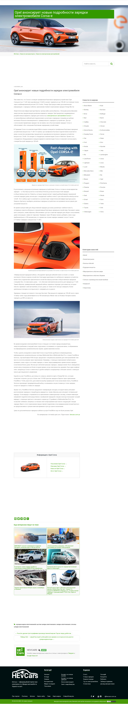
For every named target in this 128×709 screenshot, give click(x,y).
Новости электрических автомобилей (47, 54)
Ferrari (102, 134)
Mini (101, 171)
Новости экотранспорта (27, 54)
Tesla (102, 203)
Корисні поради (88, 679)
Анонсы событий (88, 263)
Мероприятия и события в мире (93, 271)
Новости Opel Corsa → (58, 468)
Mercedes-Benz (89, 171)
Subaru (86, 203)
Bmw (85, 114)
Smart (86, 199)
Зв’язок (32, 696)
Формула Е (86, 283)
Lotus (102, 163)
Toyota (86, 207)
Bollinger (103, 114)
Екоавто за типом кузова (67, 675)
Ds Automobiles (105, 130)
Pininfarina (103, 183)
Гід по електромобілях (90, 681)
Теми (48, 696)
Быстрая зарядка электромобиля (46, 624)
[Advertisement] (47, 71)
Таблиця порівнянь (106, 681)
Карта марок (57, 696)
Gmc (101, 142)
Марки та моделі (49, 684)
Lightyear (87, 163)
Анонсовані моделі (67, 682)
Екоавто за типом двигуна (67, 678)
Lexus (102, 158)
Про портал (15, 696)
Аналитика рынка (88, 259)
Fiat (85, 138)
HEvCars (16, 54)
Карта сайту (41, 696)
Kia (85, 154)
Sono (101, 199)
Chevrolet (103, 122)
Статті (85, 674)
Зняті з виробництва (67, 684)
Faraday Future (88, 134)
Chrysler (86, 126)
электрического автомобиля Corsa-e (59, 116)
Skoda (102, 195)
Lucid (85, 167)
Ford (85, 142)
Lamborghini (104, 154)
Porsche (102, 187)
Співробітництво (68, 696)
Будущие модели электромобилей (26, 624)
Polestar (86, 187)
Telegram (71, 653)
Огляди (46, 677)
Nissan (86, 179)
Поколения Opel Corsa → (59, 464)
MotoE (85, 255)
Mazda (102, 167)
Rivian (102, 191)
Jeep (101, 150)
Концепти (103, 677)
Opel (101, 179)
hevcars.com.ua (75, 414)
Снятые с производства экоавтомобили (95, 279)
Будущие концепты (89, 267)
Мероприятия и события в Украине (94, 275)
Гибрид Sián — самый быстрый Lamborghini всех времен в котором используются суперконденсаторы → (46, 638)
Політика (25, 696)
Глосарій (103, 674)
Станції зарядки (88, 677)
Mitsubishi (87, 175)
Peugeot (86, 183)
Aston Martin (88, 105)
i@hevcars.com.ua (110, 696)
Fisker (102, 138)
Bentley (86, 109)
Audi (101, 105)
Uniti (101, 207)
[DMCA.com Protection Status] (111, 701)
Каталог (46, 674)
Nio (101, 175)
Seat (85, 195)
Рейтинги (103, 679)
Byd (85, 118)
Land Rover (87, 158)
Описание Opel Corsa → (58, 466)
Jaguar (86, 150)
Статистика (87, 684)
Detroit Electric (88, 130)
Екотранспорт (48, 681)
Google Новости (32, 656)
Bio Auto (102, 109)
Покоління (47, 686)
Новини (46, 679)
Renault (86, 191)
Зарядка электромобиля (63, 624)
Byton (102, 118)
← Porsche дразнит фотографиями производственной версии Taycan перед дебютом (43, 633)
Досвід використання (107, 684)
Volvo (102, 212)
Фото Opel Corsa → (57, 471)
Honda (86, 146)
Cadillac (86, 122)
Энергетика (87, 288)
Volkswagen (87, 212)
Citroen (102, 126)
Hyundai (102, 146)
